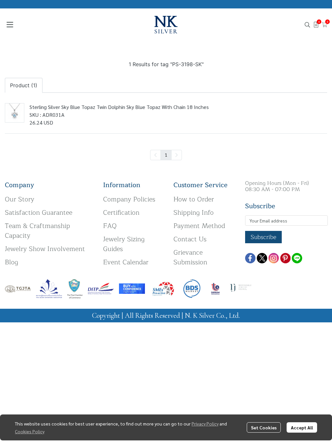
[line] (297, 258)
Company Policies (129, 199)
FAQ (110, 226)
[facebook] (250, 258)
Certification (121, 212)
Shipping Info (193, 212)
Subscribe (263, 237)
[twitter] (262, 258)
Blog (11, 262)
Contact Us (190, 239)
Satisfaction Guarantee (38, 212)
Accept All (302, 427)
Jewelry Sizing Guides (124, 244)
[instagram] (273, 258)
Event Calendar (125, 262)
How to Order (193, 199)
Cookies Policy (29, 431)
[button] (307, 24)
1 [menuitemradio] (166, 155)
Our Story (19, 199)
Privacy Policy (205, 423)
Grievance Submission (190, 257)
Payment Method (199, 226)
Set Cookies (264, 427)
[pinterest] (285, 258)
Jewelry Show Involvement (45, 249)
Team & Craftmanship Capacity (37, 231)
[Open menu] (9, 24)
